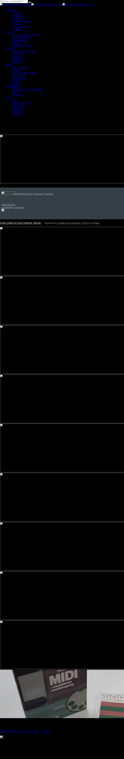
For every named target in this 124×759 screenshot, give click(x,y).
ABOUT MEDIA (20, 67)
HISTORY (17, 54)
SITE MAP (17, 108)
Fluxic (36, 731)
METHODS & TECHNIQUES (27, 89)
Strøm (96, 223)
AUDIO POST (19, 78)
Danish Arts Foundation (69, 223)
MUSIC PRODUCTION (24, 73)
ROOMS (16, 56)
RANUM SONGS (21, 37)
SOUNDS (17, 76)
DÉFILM (16, 43)
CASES (16, 81)
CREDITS (17, 111)
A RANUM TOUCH (22, 45)
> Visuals (16, 24)
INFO (9, 97)
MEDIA (10, 65)
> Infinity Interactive (22, 21)
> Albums (16, 13)
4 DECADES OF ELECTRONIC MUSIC (20, 223)
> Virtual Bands (19, 26)
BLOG (15, 92)
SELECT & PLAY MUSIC (25, 35)
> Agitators (17, 18)
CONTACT (18, 114)
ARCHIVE (17, 95)
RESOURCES (13, 86)
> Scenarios (17, 15)
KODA (85, 223)
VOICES (16, 70)
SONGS (10, 32)
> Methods (17, 29)
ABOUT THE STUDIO (24, 51)
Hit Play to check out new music (15, 731)
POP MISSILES (20, 40)
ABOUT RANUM (21, 103)
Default (45, 731)
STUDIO (10, 48)
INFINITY (11, 10)
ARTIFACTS (18, 59)
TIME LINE (18, 106)
